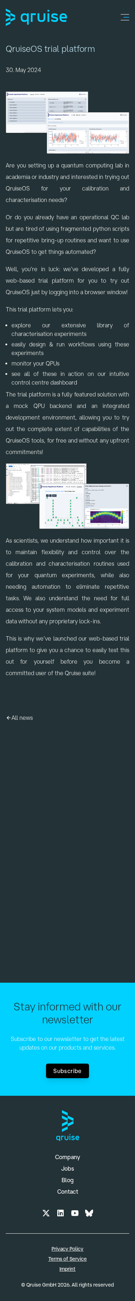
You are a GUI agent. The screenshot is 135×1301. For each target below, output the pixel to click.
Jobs (67, 1168)
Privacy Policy (67, 1249)
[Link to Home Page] (36, 17)
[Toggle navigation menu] (125, 17)
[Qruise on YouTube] (75, 1213)
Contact (67, 1191)
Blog (68, 1180)
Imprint (67, 1269)
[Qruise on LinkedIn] (60, 1213)
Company (67, 1157)
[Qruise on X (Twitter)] (46, 1213)
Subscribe (67, 1071)
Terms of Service (67, 1259)
